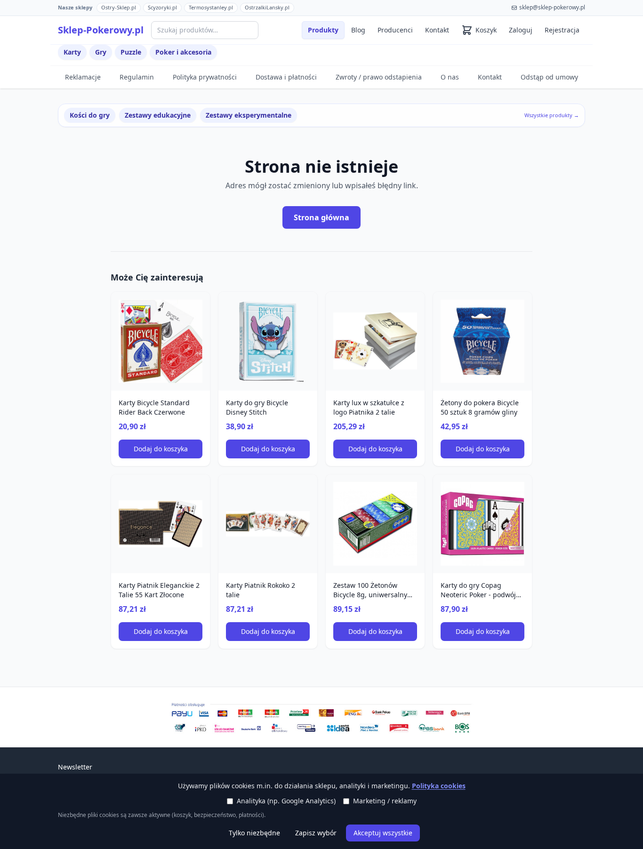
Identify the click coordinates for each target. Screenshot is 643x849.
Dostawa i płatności (286, 76)
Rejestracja (562, 29)
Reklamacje (83, 76)
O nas (450, 76)
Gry (100, 52)
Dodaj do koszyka (161, 448)
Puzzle (131, 52)
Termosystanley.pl (211, 7)
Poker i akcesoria (183, 52)
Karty (72, 52)
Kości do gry (90, 115)
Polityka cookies (439, 785)
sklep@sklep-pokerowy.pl (552, 7)
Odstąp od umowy (549, 76)
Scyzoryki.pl (162, 7)
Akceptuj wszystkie (383, 832)
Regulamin (137, 76)
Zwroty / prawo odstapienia (379, 76)
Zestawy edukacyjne (158, 115)
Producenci (395, 29)
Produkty (323, 29)
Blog (358, 29)
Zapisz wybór (316, 832)
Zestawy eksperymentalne (248, 115)
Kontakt (437, 29)
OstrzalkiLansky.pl (267, 7)
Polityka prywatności (205, 76)
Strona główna (321, 217)
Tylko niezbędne (254, 832)
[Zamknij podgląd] (111, 19)
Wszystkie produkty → (551, 115)
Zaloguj (520, 29)
